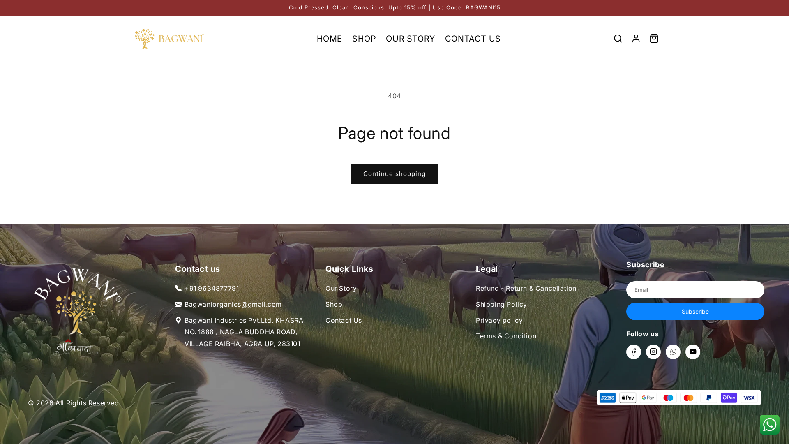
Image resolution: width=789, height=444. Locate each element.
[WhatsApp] (673, 352)
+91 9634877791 (212, 288)
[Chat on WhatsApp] (769, 424)
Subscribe (695, 311)
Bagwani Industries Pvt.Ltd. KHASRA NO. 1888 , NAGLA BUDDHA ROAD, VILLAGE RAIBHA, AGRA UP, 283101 (244, 332)
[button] (618, 39)
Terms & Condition (506, 336)
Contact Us (343, 320)
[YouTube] (692, 352)
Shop (333, 304)
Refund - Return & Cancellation (526, 288)
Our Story (341, 288)
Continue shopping (394, 174)
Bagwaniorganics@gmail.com (233, 304)
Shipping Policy (501, 304)
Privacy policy (499, 320)
